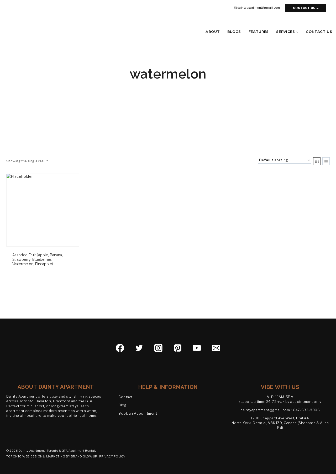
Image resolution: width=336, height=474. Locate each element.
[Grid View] (317, 161)
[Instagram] (158, 348)
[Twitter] (139, 348)
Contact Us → (306, 8)
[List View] (326, 161)
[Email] (216, 348)
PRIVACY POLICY (112, 456)
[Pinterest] (177, 348)
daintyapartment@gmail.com (265, 410)
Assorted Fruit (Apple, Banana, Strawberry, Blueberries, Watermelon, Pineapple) (37, 259)
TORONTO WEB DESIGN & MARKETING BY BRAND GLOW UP (51, 456)
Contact (125, 397)
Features (259, 31)
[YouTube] (196, 348)
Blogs (234, 31)
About (213, 31)
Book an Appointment (137, 413)
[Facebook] (120, 348)
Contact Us (319, 31)
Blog (122, 405)
